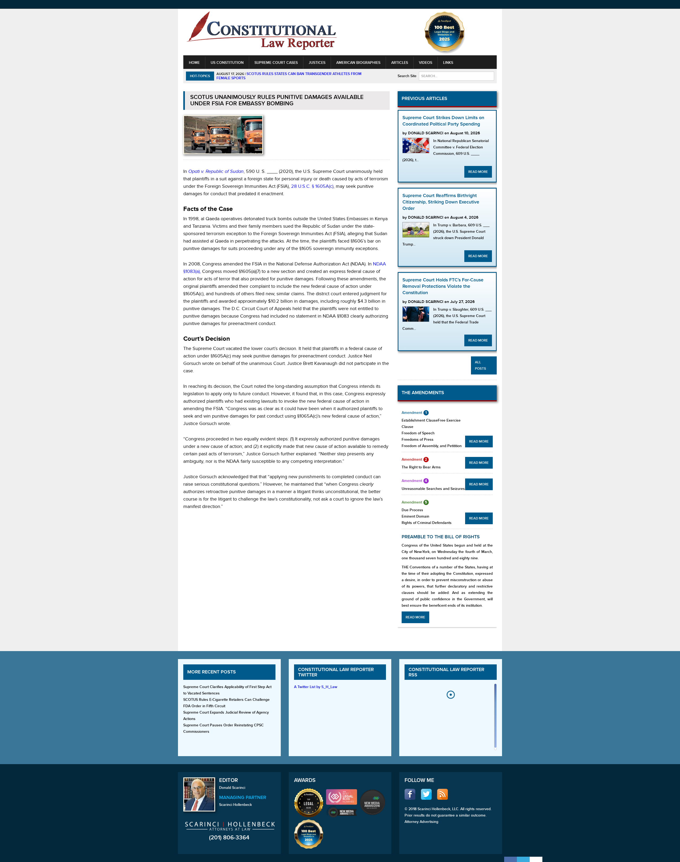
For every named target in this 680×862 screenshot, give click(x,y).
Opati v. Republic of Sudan (216, 171)
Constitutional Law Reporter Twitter (336, 672)
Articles (399, 62)
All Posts (480, 365)
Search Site (407, 76)
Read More (478, 172)
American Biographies (358, 62)
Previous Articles (424, 98)
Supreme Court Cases (276, 62)
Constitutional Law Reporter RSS (446, 672)
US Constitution (227, 62)
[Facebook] (510, 859)
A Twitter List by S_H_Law (315, 687)
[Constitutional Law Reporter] (261, 32)
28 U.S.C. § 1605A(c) (312, 186)
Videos (425, 62)
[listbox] (450, 718)
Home (194, 62)
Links (448, 62)
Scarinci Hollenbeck (235, 804)
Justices (317, 62)
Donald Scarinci (232, 787)
